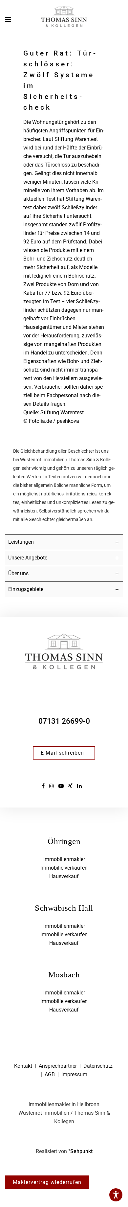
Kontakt (23, 1066)
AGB (50, 1074)
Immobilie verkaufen (64, 868)
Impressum (74, 1074)
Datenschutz (98, 1066)
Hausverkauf (64, 876)
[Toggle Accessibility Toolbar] (116, 1195)
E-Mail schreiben (62, 753)
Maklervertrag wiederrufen (47, 1182)
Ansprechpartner (58, 1066)
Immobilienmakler (64, 859)
